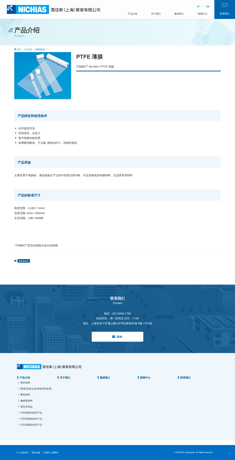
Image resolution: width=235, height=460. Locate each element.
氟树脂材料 (24, 260)
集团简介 (105, 377)
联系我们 (185, 377)
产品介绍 (25, 377)
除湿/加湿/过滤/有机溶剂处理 (35, 388)
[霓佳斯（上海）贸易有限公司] (41, 9)
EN (207, 6)
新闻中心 (145, 377)
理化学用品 (26, 406)
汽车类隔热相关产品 (31, 418)
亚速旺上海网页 (51, 452)
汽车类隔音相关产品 (31, 424)
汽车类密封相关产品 (31, 412)
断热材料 (25, 394)
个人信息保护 (22, 452)
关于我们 (65, 377)
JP (198, 6)
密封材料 (25, 382)
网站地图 (36, 452)
